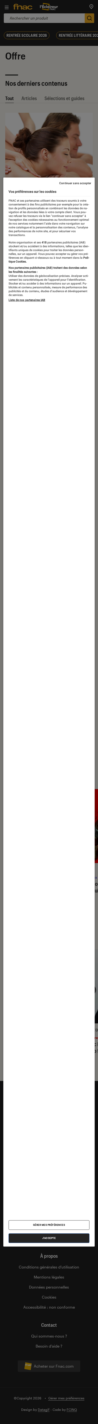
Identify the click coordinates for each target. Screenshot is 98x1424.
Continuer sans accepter (75, 183)
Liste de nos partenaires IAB (27, 300)
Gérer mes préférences (49, 1225)
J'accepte (49, 1238)
